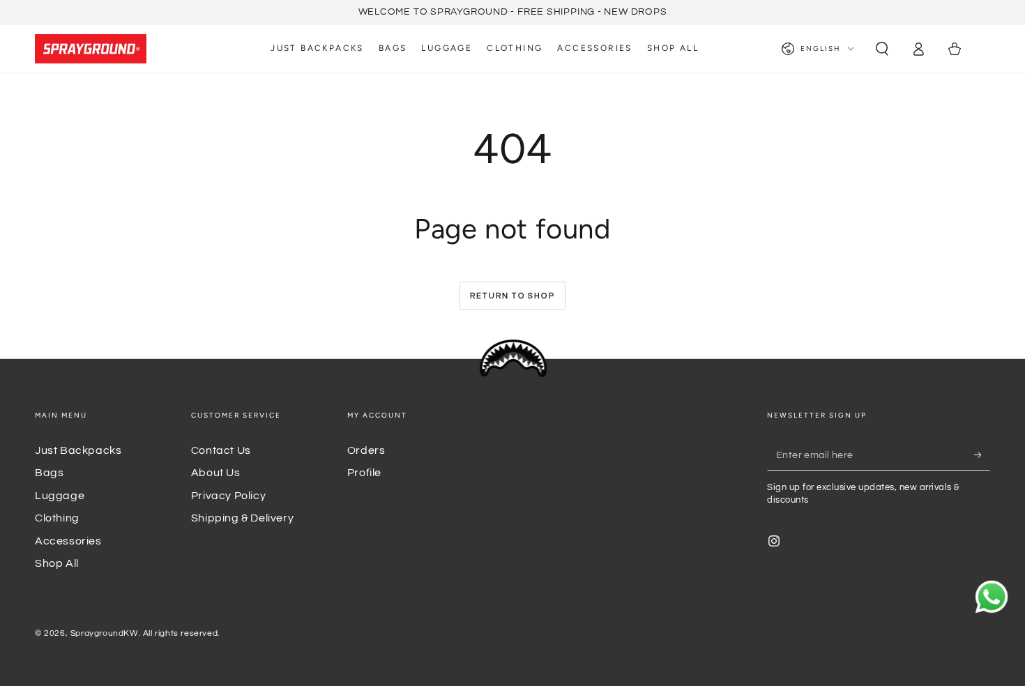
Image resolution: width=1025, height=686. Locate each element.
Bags (49, 472)
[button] (882, 48)
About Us (216, 472)
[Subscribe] (982, 454)
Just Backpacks (78, 450)
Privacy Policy (228, 495)
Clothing (57, 518)
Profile (364, 472)
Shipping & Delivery (242, 518)
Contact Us (221, 450)
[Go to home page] (90, 48)
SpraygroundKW (104, 633)
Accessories (68, 541)
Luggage (59, 495)
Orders (366, 450)
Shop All (57, 563)
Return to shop (512, 296)
